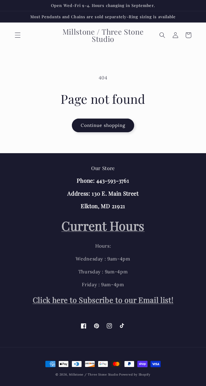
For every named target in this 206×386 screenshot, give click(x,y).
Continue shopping (103, 125)
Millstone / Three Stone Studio (93, 374)
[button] (17, 35)
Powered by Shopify (134, 374)
